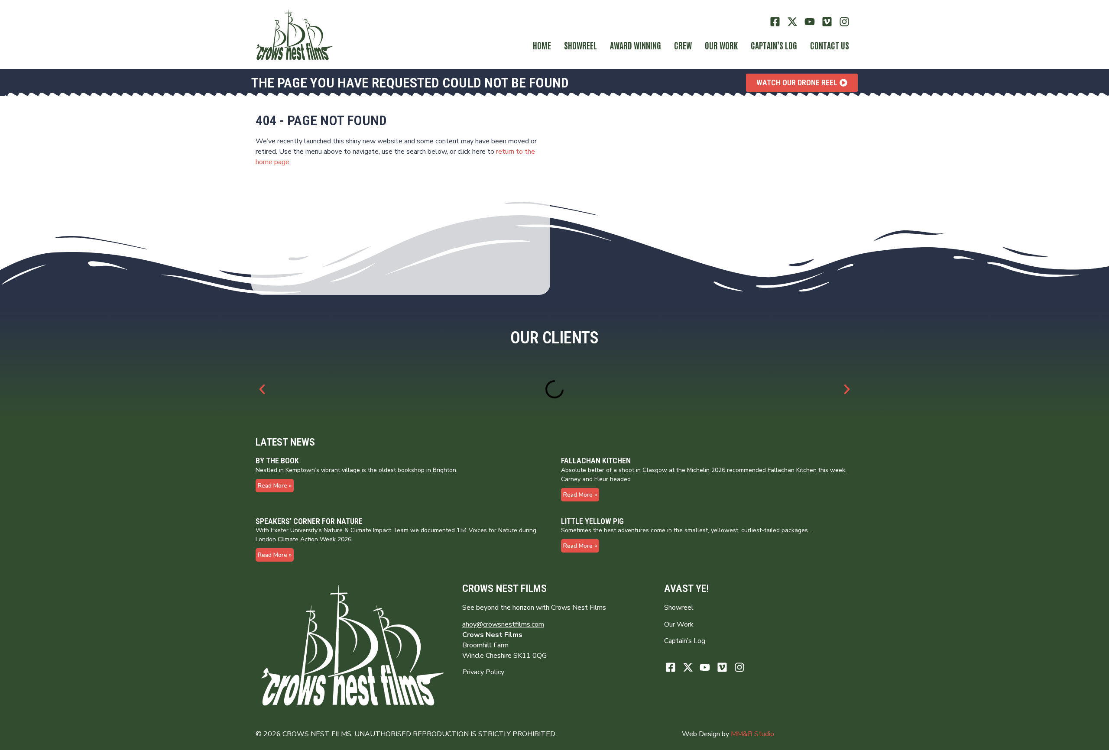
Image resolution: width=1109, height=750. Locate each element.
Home (542, 45)
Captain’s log (774, 45)
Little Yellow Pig (592, 521)
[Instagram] (844, 22)
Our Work (721, 45)
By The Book (277, 460)
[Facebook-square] (775, 22)
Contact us (829, 45)
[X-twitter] (792, 22)
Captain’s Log (684, 641)
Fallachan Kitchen (596, 460)
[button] (262, 389)
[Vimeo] (826, 22)
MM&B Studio (752, 734)
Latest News (285, 442)
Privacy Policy (483, 672)
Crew (683, 45)
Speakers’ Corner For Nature (309, 521)
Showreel (580, 45)
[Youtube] (810, 22)
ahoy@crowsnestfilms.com (503, 624)
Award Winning (635, 45)
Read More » (275, 486)
